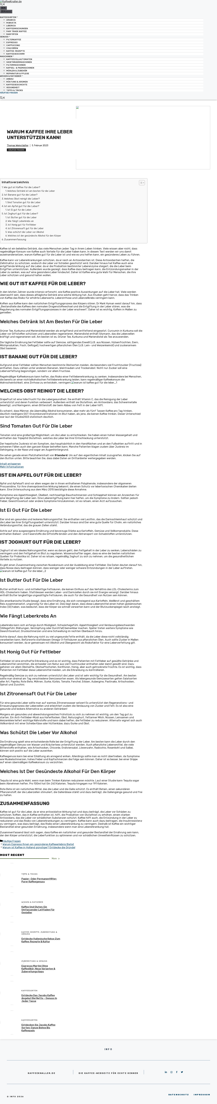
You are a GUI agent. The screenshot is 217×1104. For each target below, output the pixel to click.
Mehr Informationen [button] (12, 466)
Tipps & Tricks (14, 90)
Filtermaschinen (16, 65)
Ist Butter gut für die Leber (22, 217)
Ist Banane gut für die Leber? (20, 194)
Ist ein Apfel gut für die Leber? (21, 206)
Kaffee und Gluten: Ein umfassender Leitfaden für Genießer (38, 909)
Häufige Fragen (9, 93)
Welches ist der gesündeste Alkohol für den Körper (34, 235)
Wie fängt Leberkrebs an (21, 221)
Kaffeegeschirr (15, 54)
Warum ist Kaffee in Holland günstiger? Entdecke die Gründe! (39, 847)
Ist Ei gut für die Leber (19, 209)
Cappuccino (13, 45)
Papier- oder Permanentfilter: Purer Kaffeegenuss (39, 880)
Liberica (11, 25)
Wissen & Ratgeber (10, 76)
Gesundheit (13, 87)
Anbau (10, 79)
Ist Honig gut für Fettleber (22, 224)
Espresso (11, 42)
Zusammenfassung (15, 239)
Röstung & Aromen (17, 82)
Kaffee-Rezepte (15, 51)
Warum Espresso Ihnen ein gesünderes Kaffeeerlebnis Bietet (38, 844)
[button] (140, 182)
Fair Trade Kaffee (16, 31)
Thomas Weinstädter (17, 145)
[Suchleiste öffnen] (2, 4)
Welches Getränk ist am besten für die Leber (31, 191)
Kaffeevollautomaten (19, 59)
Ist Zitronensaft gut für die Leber (26, 228)
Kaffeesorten (8, 17)
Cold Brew (12, 48)
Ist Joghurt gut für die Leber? (21, 213)
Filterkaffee (13, 39)
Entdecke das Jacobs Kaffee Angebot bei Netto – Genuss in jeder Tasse (39, 998)
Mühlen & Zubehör (16, 70)
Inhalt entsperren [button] (10, 463)
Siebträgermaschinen (19, 62)
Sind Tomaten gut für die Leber (24, 202)
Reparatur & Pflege (17, 73)
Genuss (4, 37)
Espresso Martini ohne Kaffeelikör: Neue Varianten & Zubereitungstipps (38, 968)
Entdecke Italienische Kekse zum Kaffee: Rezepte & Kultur (40, 940)
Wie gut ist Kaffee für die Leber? (22, 187)
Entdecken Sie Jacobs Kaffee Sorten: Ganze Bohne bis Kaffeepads (38, 1027)
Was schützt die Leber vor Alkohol (26, 232)
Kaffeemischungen (17, 28)
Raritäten (12, 34)
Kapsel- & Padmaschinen (20, 68)
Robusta (11, 23)
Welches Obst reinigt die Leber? (22, 198)
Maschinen (6, 56)
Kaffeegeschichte (16, 84)
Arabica (11, 20)
